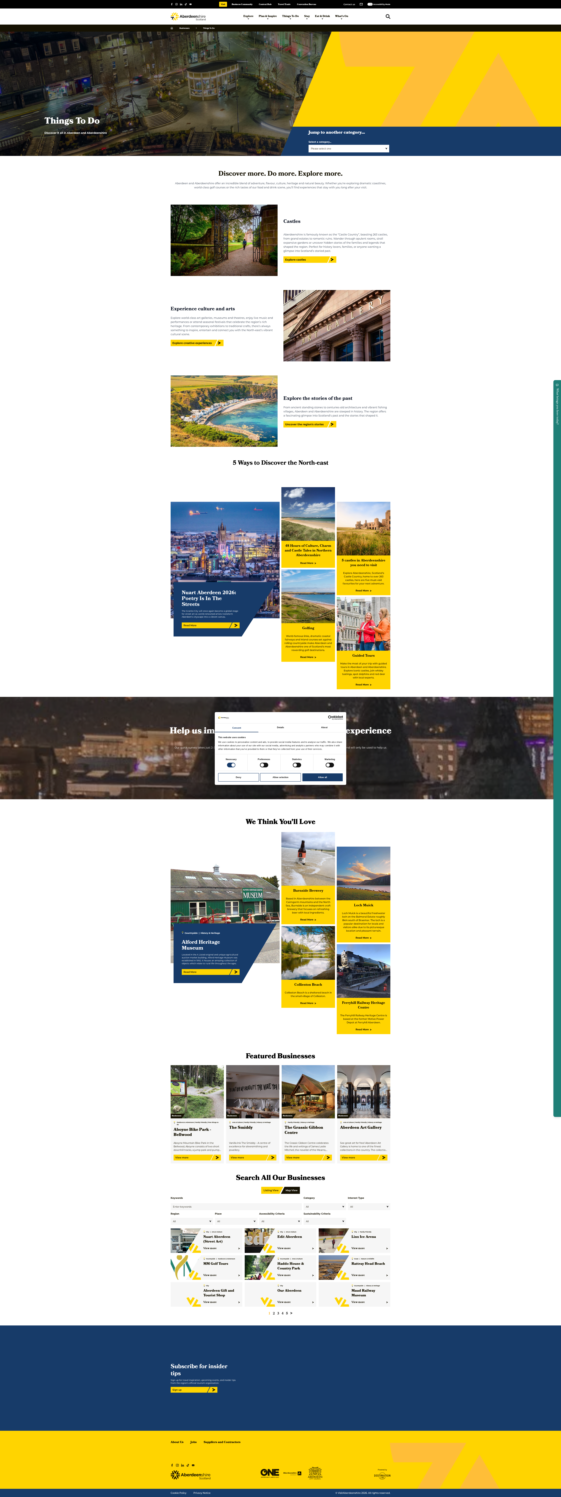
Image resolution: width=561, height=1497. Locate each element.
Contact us (349, 4)
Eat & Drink (322, 16)
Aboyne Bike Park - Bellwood (192, 1133)
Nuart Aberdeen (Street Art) (216, 1239)
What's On (341, 16)
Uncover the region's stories (304, 424)
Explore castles (295, 259)
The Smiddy (241, 1128)
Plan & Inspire (268, 16)
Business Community (242, 4)
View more (210, 1248)
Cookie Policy (178, 1492)
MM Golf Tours (215, 1264)
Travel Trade (284, 4)
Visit (223, 4)
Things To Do (290, 16)
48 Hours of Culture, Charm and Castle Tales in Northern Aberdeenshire (308, 550)
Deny (238, 777)
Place (218, 1213)
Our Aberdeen (289, 1291)
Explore (248, 16)
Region (175, 1213)
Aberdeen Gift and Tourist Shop (218, 1293)
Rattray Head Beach (368, 1264)
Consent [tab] (236, 728)
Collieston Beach (308, 985)
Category (309, 1197)
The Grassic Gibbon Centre (304, 1130)
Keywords (177, 1197)
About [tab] (324, 727)
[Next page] (291, 1313)
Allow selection (281, 777)
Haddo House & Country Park (290, 1266)
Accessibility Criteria (272, 1213)
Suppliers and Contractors (222, 1442)
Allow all (322, 777)
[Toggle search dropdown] (388, 16)
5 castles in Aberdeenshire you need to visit (363, 563)
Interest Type (356, 1197)
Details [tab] (280, 727)
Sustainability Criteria (317, 1213)
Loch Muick (363, 905)
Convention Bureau (306, 4)
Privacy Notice (202, 1492)
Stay (307, 16)
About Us (177, 1442)
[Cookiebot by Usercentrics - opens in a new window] (330, 717)
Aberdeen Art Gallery (361, 1128)
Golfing (308, 628)
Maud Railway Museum (363, 1293)
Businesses (184, 28)
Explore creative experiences (192, 343)
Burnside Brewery (308, 891)
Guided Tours (363, 656)
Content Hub (265, 4)
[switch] (264, 765)
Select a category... (320, 141)
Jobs (194, 1442)
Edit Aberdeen (289, 1237)
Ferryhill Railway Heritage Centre (363, 1005)
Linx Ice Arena (364, 1237)
